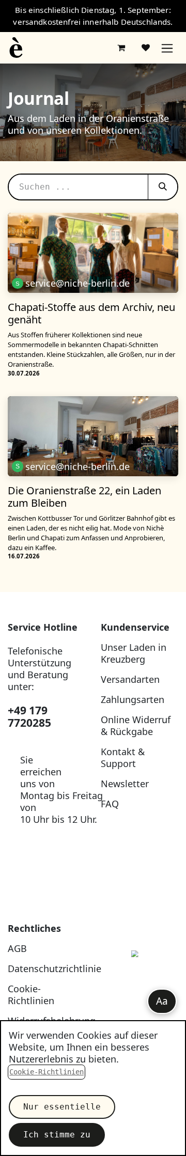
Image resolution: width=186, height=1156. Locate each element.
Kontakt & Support (123, 757)
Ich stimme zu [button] (56, 1134)
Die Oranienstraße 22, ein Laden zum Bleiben (84, 497)
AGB (17, 948)
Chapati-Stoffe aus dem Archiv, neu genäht (91, 313)
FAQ (110, 804)
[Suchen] (162, 187)
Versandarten (130, 679)
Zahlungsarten (132, 699)
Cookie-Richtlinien (31, 994)
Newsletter (125, 783)
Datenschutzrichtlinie (54, 968)
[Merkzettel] (145, 47)
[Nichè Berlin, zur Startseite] (139, 977)
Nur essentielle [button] (62, 1107)
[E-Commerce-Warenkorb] (121, 47)
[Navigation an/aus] (167, 47)
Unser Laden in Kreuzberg (133, 653)
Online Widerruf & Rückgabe (136, 725)
